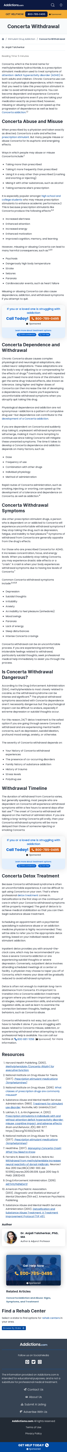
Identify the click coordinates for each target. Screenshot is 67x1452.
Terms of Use (33, 1427)
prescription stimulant (15, 137)
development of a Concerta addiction (25, 418)
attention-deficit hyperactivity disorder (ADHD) (31, 75)
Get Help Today (31, 1445)
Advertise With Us (35, 1412)
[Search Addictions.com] (52, 4)
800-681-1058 (25, 1039)
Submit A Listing (35, 1404)
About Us (35, 1397)
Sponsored (56, 14)
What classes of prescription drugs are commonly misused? (34, 1091)
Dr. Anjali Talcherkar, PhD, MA (39, 1235)
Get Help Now (15, 14)
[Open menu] (61, 5)
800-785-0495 (36, 14)
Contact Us (35, 1389)
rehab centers (51, 1318)
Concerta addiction (14, 112)
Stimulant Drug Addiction (21, 39)
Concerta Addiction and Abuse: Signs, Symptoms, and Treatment (28, 1299)
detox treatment (28, 895)
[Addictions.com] (3, 39)
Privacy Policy (33, 1433)
